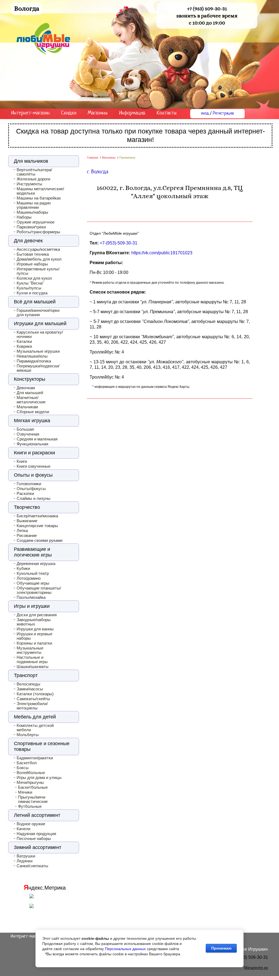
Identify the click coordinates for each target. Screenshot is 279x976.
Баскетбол (27, 763)
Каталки (24, 341)
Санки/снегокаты (32, 866)
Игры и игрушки (32, 606)
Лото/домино (29, 578)
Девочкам (26, 388)
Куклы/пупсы (29, 288)
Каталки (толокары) (35, 694)
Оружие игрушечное (35, 222)
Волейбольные (31, 772)
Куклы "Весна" (30, 283)
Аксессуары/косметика (38, 249)
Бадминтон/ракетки (35, 758)
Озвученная (28, 434)
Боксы (23, 768)
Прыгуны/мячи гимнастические (33, 799)
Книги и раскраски (34, 452)
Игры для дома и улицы (39, 777)
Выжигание (27, 521)
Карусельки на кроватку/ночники (40, 334)
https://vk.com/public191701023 (161, 252)
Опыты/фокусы (31, 489)
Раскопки (25, 493)
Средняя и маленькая (37, 439)
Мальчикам (27, 407)
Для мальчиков (31, 161)
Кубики (23, 568)
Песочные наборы (34, 838)
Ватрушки (26, 856)
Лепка (22, 530)
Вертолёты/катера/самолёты (34, 172)
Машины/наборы (32, 212)
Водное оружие (31, 824)
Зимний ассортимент (37, 847)
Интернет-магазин (30, 113)
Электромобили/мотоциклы (32, 706)
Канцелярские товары (37, 526)
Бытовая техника (33, 254)
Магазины (98, 113)
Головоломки (29, 484)
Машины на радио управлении (34, 205)
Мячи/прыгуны (30, 782)
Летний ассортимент (37, 815)
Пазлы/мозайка (31, 597)
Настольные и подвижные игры (32, 659)
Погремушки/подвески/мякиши (38, 368)
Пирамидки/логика (34, 361)
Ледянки (24, 861)
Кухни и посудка (32, 293)
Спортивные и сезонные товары (41, 746)
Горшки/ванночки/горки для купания (38, 312)
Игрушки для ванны (35, 629)
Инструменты (29, 184)
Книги (22, 461)
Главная (92, 157)
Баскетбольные (33, 787)
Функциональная (32, 444)
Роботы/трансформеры (38, 232)
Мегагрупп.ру (256, 967)
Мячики (25, 792)
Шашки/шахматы (32, 666)
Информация (132, 113)
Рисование (27, 535)
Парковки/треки (31, 227)
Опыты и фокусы (33, 475)
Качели (23, 829)
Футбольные (30, 806)
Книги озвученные (33, 466)
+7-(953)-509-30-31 (118, 243)
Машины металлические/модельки (40, 191)
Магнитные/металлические (31, 399)
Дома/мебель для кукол (39, 259)
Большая (25, 429)
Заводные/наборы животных (34, 622)
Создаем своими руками (39, 540)
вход (205, 113)
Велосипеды (28, 684)
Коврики (24, 346)
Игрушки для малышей (40, 323)
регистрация (223, 113)
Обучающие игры (33, 583)
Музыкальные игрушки (38, 351)
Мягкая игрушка (32, 420)
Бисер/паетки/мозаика (37, 516)
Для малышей (30, 393)
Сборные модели (33, 412)
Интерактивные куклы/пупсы (38, 271)
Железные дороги (33, 179)
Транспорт (26, 675)
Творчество (27, 507)
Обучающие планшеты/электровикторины (39, 590)
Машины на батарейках (39, 198)
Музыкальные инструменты (30, 650)
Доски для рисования (37, 615)
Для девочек (28, 240)
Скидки (68, 113)
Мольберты (28, 735)
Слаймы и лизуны (33, 498)
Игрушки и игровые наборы (34, 636)
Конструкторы (29, 379)
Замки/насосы (30, 689)
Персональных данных (125, 949)
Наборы (24, 217)
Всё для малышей (35, 301)
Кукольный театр (33, 573)
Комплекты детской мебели (35, 727)
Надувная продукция (36, 834)
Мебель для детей (35, 717)
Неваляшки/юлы (32, 356)
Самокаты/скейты (33, 699)
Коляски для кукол (34, 278)
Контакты (167, 113)
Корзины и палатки (34, 643)
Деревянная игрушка (36, 563)
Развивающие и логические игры (33, 552)
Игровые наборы (32, 264)
